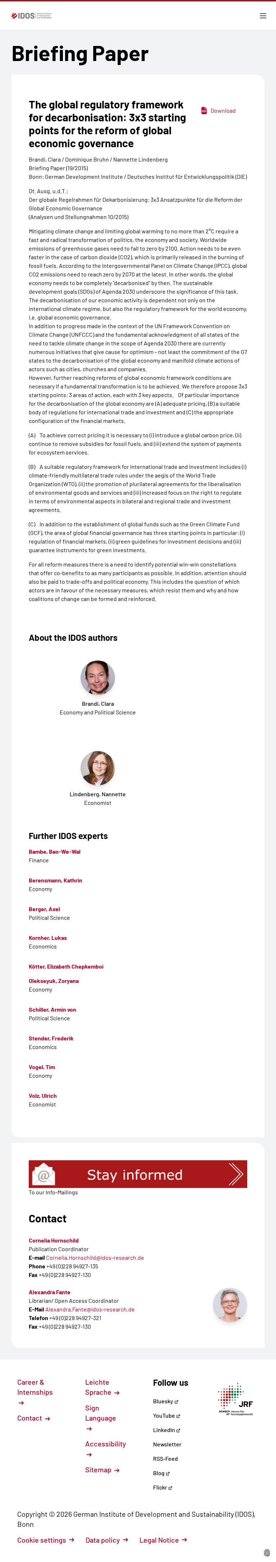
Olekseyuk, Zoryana (54, 980)
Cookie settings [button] (41, 1539)
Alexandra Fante (49, 1291)
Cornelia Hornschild (54, 1240)
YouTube (164, 1415)
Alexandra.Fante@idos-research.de (90, 1309)
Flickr (160, 1487)
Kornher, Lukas (48, 937)
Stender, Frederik (51, 1038)
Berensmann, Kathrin (55, 880)
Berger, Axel (44, 908)
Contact (30, 1417)
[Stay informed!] (138, 1174)
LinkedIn (164, 1429)
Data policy (103, 1539)
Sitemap (99, 1469)
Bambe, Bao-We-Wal (54, 851)
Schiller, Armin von (52, 1009)
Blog (159, 1472)
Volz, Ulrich (43, 1095)
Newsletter (167, 1444)
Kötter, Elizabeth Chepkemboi (66, 966)
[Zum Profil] (230, 1305)
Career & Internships (35, 1386)
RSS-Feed (165, 1458)
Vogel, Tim (42, 1066)
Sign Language (100, 1412)
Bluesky (163, 1401)
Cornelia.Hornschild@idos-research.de (95, 1257)
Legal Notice (159, 1539)
